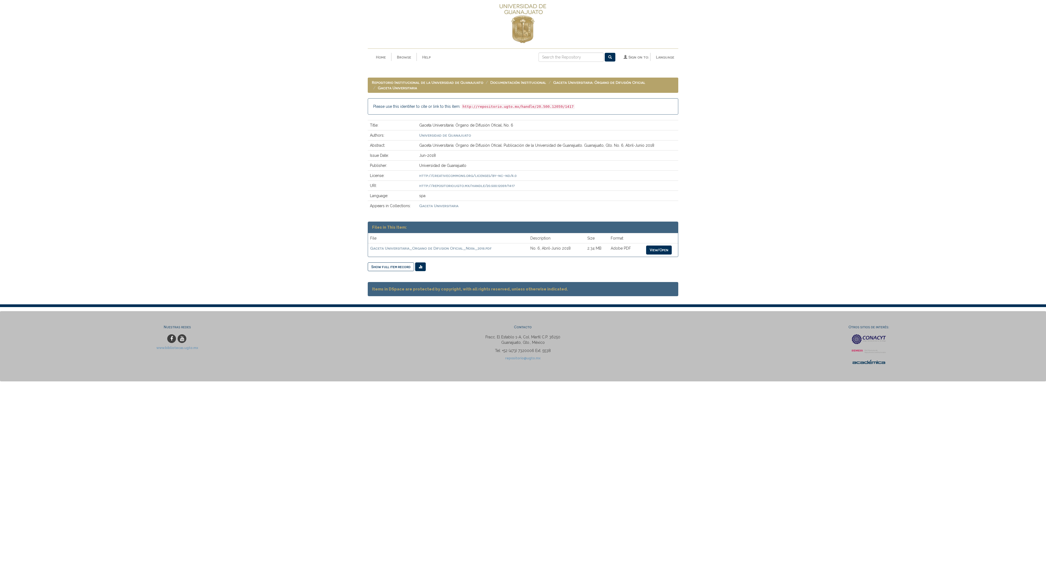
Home (381, 57)
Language (665, 57)
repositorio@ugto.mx (523, 358)
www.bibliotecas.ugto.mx (177, 348)
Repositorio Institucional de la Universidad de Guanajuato (427, 82)
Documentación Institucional (518, 82)
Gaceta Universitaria (397, 87)
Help (426, 57)
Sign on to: (638, 57)
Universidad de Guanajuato (445, 135)
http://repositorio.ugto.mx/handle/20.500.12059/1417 (467, 185)
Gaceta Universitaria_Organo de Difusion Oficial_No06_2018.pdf (431, 248)
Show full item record (391, 267)
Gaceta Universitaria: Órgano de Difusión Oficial (599, 82)
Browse (404, 57)
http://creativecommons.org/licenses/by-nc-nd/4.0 (467, 175)
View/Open (659, 250)
